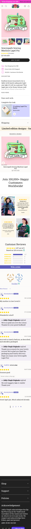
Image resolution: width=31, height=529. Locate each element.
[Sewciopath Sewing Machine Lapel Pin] (15, 150)
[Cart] (28, 6)
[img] (4, 298)
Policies (5, 498)
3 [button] (15, 407)
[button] (4, 53)
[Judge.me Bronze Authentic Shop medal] (10, 277)
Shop (3, 483)
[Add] (14, 114)
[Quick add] (3, 163)
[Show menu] (2, 6)
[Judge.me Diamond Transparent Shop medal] (19, 277)
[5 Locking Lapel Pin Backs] (6, 110)
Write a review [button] (15, 267)
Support (5, 490)
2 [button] (13, 407)
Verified (14, 284)
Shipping (5, 123)
